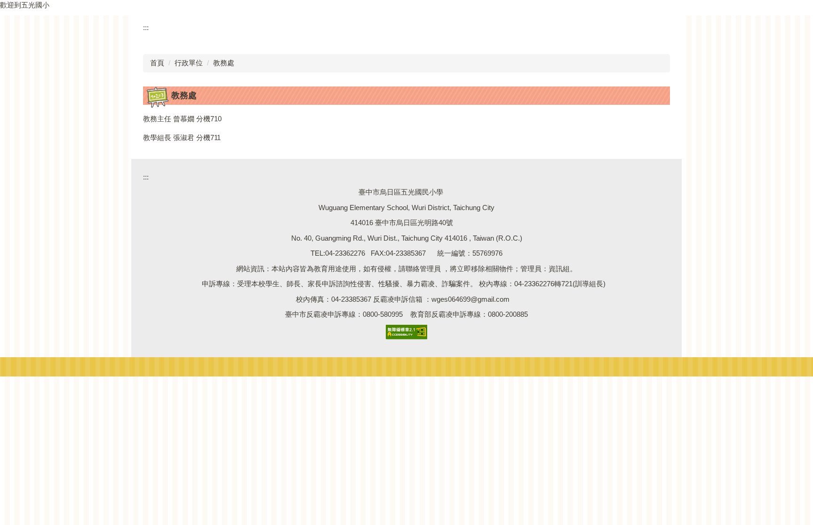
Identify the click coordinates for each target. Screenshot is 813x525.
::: (146, 27)
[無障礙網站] (406, 331)
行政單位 (189, 63)
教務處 (223, 63)
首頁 (157, 63)
